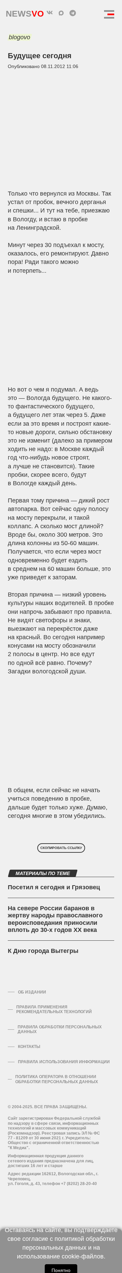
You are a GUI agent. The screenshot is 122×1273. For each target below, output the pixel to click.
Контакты (29, 1046)
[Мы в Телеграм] (72, 13)
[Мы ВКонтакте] (49, 13)
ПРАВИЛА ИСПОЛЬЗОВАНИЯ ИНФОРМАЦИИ (64, 1061)
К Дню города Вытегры (43, 950)
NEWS (25, 12)
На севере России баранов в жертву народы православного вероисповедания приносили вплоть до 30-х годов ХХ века (55, 919)
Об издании (32, 992)
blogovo (19, 37)
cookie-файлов (83, 1256)
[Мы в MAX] (61, 13)
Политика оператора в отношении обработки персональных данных (56, 1079)
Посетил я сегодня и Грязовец (54, 887)
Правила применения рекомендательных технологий (54, 1009)
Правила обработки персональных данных (60, 1029)
